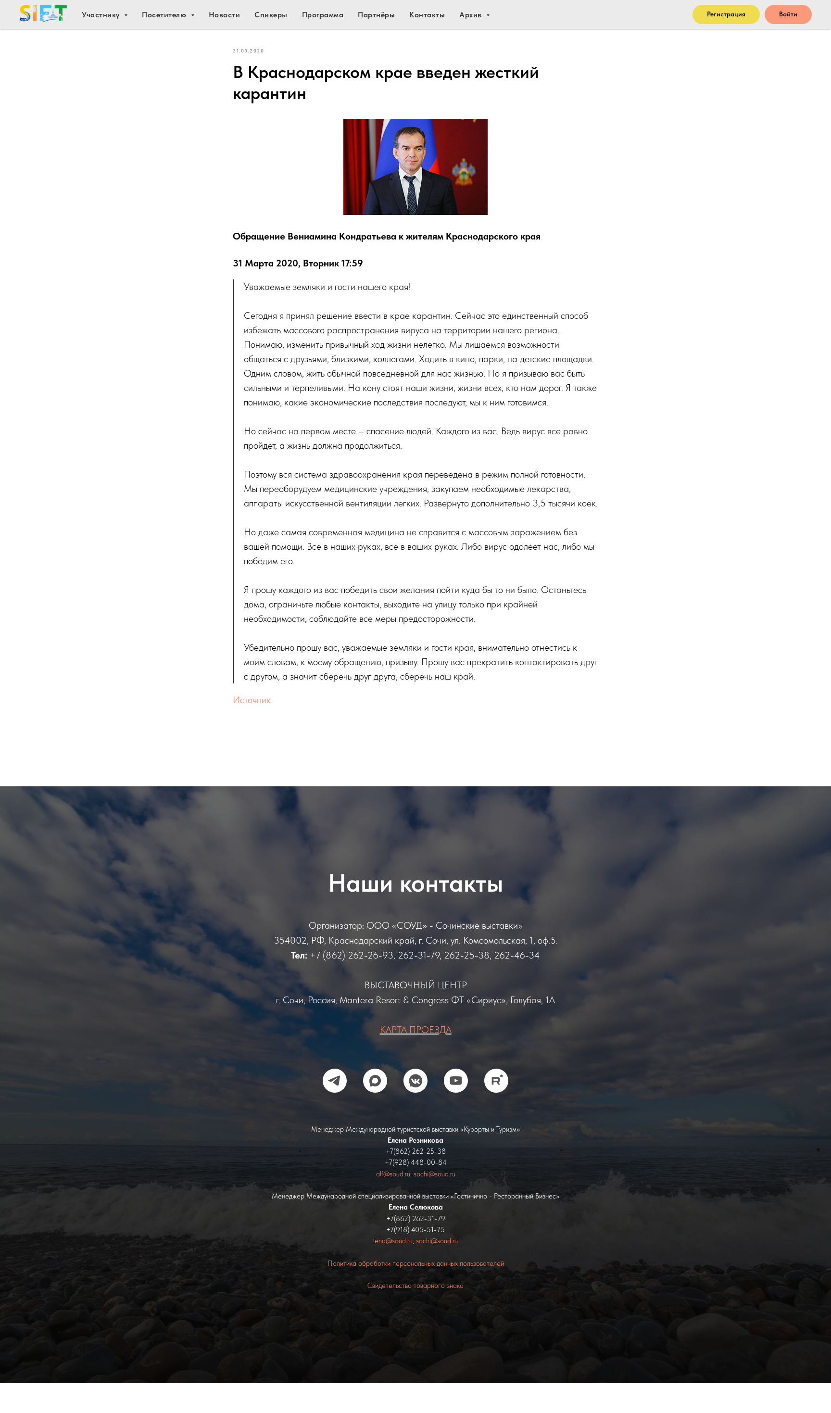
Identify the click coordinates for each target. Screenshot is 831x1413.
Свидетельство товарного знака (415, 1285)
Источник (252, 700)
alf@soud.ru (393, 1174)
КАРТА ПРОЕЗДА (416, 1029)
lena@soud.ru (393, 1240)
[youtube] (456, 1081)
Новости (224, 14)
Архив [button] (471, 14)
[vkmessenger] (415, 1081)
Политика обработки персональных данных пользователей (415, 1263)
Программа (323, 14)
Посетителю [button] (165, 14)
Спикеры (271, 14)
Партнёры (376, 14)
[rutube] (496, 1081)
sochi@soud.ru (434, 1174)
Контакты (427, 14)
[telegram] (335, 1081)
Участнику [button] (102, 14)
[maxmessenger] (375, 1081)
